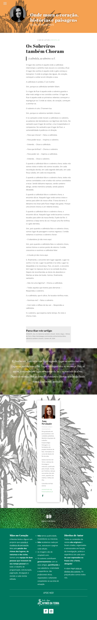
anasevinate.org (47, 489)
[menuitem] (5, 3)
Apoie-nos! (48, 593)
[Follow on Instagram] (51, 611)
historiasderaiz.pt (47, 492)
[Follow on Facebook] (46, 611)
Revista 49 (55, 40)
